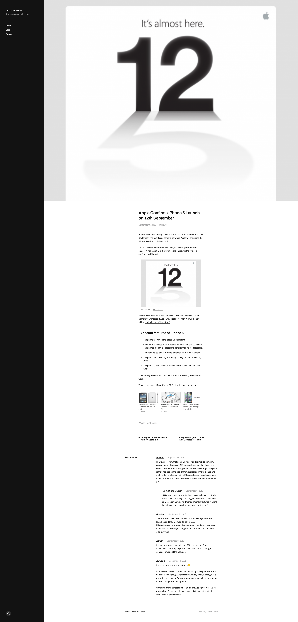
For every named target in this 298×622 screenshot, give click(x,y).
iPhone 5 (152, 423)
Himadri (160, 457)
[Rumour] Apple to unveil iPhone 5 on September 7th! (170, 407)
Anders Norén (212, 612)
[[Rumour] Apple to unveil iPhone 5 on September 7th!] (171, 397)
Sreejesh (160, 514)
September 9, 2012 (177, 561)
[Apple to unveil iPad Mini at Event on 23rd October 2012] (148, 397)
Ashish (159, 541)
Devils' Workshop (14, 10)
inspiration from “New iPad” (157, 322)
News (164, 225)
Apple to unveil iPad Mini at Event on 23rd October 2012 (148, 407)
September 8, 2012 (177, 514)
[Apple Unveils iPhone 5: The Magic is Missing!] (193, 397)
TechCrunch (158, 309)
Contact (9, 34)
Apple (142, 423)
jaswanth (161, 561)
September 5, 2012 (147, 225)
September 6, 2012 (176, 457)
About (8, 25)
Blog (8, 30)
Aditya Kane (168, 491)
